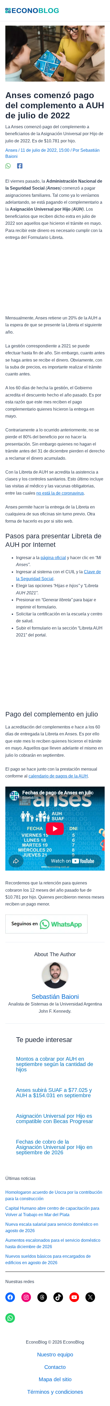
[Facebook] (19, 166)
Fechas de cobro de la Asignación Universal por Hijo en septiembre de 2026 (54, 1147)
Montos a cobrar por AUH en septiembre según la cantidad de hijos (54, 1064)
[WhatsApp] (8, 166)
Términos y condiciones (55, 1392)
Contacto (55, 1367)
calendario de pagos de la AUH (58, 776)
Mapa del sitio (55, 1379)
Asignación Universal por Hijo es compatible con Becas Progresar (54, 1118)
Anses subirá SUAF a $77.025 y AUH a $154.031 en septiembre (54, 1092)
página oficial (53, 557)
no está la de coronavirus (60, 493)
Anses (11, 150)
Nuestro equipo (55, 1354)
